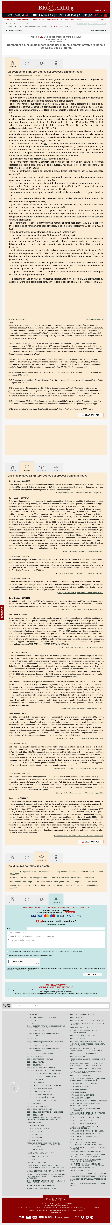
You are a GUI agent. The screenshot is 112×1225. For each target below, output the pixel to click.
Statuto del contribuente (80, 1170)
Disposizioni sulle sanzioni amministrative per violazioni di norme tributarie (87, 1160)
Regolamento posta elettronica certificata (88, 1176)
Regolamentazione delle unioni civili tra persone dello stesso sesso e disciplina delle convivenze (44, 1144)
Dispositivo (12, 470)
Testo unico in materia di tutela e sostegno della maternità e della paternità (87, 1079)
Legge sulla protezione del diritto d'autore (88, 1020)
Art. (15, 31)
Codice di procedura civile (38, 1031)
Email (8, 928)
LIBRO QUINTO (52, 27)
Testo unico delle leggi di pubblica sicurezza (88, 1101)
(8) (51, 274)
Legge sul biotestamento (37, 1157)
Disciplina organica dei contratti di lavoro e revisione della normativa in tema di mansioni (45, 1166)
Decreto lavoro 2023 (35, 1125)
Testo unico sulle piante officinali (84, 1123)
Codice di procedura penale (38, 1046)
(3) (63, 140)
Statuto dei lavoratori (36, 1163)
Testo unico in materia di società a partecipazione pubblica (84, 1127)
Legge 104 (31, 1160)
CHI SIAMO (82, 24)
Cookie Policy (66, 1210)
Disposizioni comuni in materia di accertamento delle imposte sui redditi (86, 1143)
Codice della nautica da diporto (40, 1094)
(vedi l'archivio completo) (56, 924)
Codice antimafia (34, 1103)
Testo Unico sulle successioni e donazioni (87, 1131)
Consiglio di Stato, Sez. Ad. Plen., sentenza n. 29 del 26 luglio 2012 (79, 738)
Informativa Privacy (55, 1210)
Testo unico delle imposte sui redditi (85, 1134)
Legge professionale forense (82, 1014)
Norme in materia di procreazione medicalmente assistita (40, 1153)
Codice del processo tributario (40, 1059)
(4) (19, 173)
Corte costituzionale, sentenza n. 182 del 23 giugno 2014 (82, 708)
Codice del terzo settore (37, 1106)
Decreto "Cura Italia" (35, 1137)
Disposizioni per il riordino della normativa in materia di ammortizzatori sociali (46, 1181)
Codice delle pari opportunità (39, 1088)
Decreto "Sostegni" (35, 1131)
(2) (11, 112)
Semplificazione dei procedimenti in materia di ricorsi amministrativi (87, 1045)
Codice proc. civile (23, 20)
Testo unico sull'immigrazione (82, 1095)
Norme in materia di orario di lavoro (42, 1188)
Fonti (14, 27)
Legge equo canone (78, 1038)
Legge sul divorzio (34, 1140)
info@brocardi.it (43, 1210)
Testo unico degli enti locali (81, 1086)
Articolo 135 (67, 27)
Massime (27, 67)
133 (47, 104)
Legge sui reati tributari (80, 1076)
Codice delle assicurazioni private (41, 1068)
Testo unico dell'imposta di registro (85, 1137)
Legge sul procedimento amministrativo (86, 1041)
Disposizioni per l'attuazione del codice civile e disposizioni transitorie (46, 1027)
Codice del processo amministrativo (29, 27)
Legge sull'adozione (35, 1149)
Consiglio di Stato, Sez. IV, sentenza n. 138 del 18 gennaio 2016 (80, 573)
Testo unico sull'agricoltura (82, 1120)
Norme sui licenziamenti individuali (41, 1185)
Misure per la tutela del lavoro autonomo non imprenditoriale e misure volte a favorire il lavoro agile (46, 1176)
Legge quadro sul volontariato (83, 1053)
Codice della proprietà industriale (41, 1097)
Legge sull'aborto (34, 1122)
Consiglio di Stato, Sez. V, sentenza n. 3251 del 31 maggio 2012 (80, 793)
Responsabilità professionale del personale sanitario (84, 1031)
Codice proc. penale (54, 20)
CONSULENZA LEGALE (97, 24)
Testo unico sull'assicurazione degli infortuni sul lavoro (85, 1104)
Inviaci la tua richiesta (22, 993)
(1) (9, 112)
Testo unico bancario (78, 1089)
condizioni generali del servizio (40, 951)
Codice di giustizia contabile (38, 1091)
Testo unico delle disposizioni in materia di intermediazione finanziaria (87, 1114)
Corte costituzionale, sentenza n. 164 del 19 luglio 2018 (83, 551)
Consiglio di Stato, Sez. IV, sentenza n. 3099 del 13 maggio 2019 (79, 493)
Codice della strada (35, 1056)
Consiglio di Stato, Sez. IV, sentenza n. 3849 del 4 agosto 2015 (80, 593)
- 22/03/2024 (51, 878)
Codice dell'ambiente (35, 1082)
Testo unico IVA (76, 1140)
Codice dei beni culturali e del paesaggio (44, 1071)
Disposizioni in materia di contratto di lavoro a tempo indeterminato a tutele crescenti (45, 1171)
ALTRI (79, 20)
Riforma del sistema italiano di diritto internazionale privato (85, 1072)
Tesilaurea (41, 67)
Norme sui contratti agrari (81, 1028)
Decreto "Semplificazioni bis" (39, 1128)
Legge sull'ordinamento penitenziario (85, 1068)
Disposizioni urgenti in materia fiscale (85, 1152)
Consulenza (56, 67)
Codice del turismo (35, 1080)
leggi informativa (77, 951)
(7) (69, 268)
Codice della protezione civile (39, 1109)
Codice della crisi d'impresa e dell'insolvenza (45, 1112)
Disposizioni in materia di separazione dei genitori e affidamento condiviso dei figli (44, 1118)
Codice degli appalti (35, 1115)
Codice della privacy (35, 1062)
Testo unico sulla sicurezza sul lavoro (86, 1117)
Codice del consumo (35, 1065)
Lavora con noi (56, 1212)
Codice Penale (38, 20)
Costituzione (69, 20)
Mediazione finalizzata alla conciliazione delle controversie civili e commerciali (86, 1064)
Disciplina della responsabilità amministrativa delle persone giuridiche (86, 1049)
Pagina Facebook (82, 1216)
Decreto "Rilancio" (34, 1134)
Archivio (81, 1210)
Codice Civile (9, 20)
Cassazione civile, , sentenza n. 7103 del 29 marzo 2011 (78, 836)
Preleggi (30, 1023)
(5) (64, 207)
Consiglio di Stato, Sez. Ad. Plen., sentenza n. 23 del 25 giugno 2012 (78, 768)
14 (20, 107)
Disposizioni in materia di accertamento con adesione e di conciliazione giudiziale (87, 1155)
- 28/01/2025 (53, 881)
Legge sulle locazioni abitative (82, 1035)
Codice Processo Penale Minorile (40, 1053)
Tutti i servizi (101, 20)
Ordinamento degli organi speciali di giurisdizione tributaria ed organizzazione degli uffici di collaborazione (87, 1165)
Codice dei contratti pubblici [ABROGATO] (43, 1074)
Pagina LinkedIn (91, 1216)
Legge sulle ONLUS (77, 1056)
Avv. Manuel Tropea (62, 1205)
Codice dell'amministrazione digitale (42, 1100)
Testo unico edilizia (78, 1092)
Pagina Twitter (87, 1216)
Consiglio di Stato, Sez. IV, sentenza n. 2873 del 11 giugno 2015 (80, 609)
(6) (17, 247)
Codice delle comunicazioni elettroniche (44, 1085)
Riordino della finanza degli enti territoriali (88, 1173)
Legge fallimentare (78, 1017)
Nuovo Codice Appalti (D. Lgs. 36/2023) (41, 1017)
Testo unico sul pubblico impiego (83, 1083)
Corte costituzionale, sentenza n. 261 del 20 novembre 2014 (81, 647)
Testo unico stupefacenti (80, 1098)
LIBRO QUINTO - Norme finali (42, 75)
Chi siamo (75, 1210)
